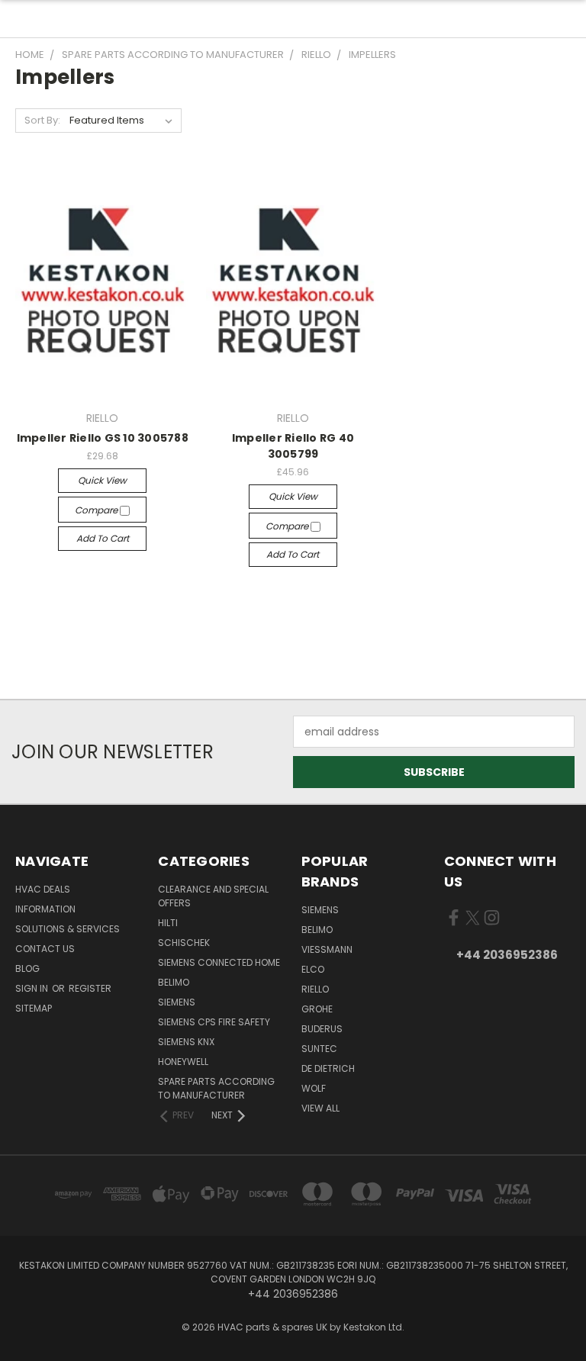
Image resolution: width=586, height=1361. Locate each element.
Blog (27, 968)
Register (90, 988)
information (45, 909)
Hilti (168, 922)
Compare (97, 510)
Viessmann (327, 949)
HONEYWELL (183, 1061)
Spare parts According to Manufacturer (216, 1088)
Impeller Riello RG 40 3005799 (293, 446)
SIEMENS (176, 1002)
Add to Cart (102, 538)
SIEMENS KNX (186, 1041)
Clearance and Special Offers (213, 896)
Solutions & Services (67, 928)
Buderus (322, 1028)
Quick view (102, 480)
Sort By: (42, 120)
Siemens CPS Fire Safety (214, 1021)
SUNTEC (319, 1048)
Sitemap (33, 1008)
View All (320, 1108)
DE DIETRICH (328, 1068)
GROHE (317, 1008)
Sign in (32, 988)
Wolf (313, 1088)
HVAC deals (42, 889)
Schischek (184, 942)
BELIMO (173, 982)
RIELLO (315, 989)
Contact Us (45, 948)
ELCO (312, 969)
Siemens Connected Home (219, 962)
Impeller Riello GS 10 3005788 (102, 438)
